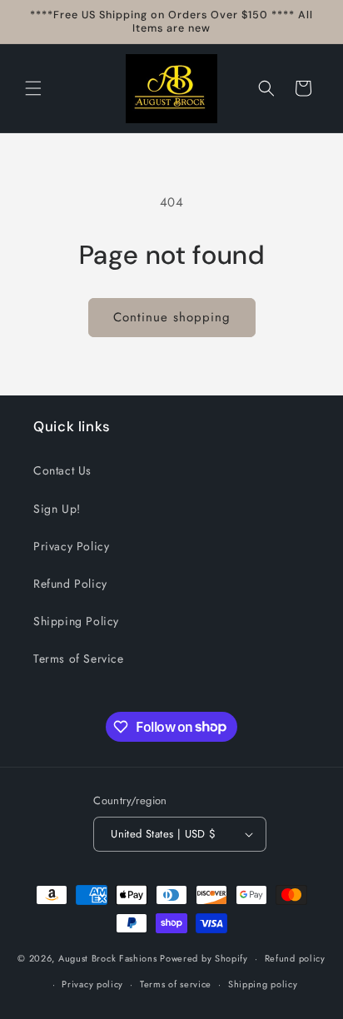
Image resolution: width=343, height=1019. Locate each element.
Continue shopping (172, 317)
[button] (33, 88)
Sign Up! (57, 508)
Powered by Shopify (204, 958)
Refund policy (295, 958)
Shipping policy (263, 984)
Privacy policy (92, 984)
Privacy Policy (71, 546)
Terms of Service (78, 658)
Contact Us (62, 470)
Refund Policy (70, 583)
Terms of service (175, 984)
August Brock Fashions (107, 958)
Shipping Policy (76, 621)
